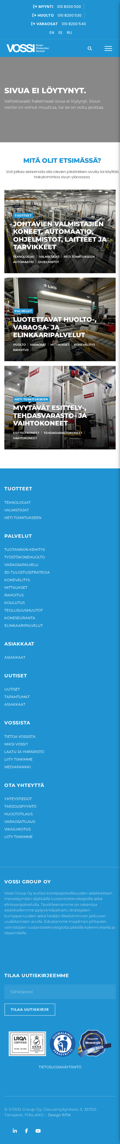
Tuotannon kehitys (24, 549)
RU (69, 32)
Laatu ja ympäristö (24, 752)
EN (52, 32)
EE (61, 32)
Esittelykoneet (26, 433)
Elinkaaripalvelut (23, 625)
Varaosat (38, 345)
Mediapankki (17, 767)
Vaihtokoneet (25, 438)
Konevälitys (84, 345)
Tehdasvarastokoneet (63, 433)
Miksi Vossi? (16, 744)
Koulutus (14, 602)
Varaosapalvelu (21, 565)
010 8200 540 (74, 24)
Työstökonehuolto (24, 557)
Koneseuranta (19, 618)
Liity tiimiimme (18, 759)
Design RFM (59, 1115)
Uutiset (12, 689)
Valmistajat (49, 257)
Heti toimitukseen (79, 257)
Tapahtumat (17, 697)
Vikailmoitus (17, 829)
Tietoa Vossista (20, 736)
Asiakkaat (14, 657)
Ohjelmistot (48, 262)
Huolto (19, 345)
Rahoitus (21, 350)
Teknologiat (24, 257)
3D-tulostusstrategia (27, 572)
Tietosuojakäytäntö (60, 1067)
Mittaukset (60, 345)
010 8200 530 (70, 15)
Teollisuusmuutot (23, 610)
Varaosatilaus (19, 821)
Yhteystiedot (18, 799)
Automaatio (23, 262)
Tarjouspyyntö (20, 806)
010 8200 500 (69, 6)
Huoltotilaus (18, 814)
